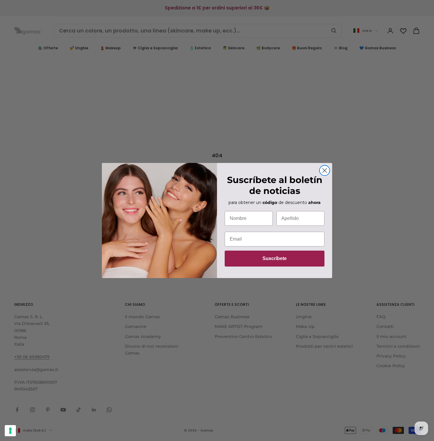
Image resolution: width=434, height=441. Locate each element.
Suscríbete (274, 258)
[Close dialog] (324, 170)
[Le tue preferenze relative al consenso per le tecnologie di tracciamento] (10, 430)
